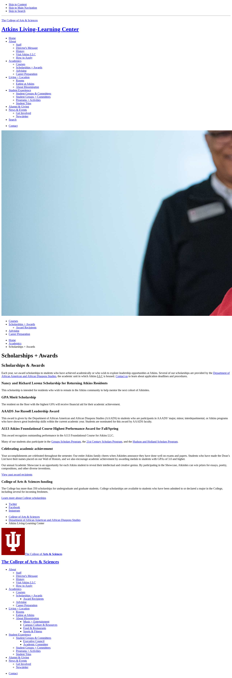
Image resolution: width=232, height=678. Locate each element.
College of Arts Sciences (24, 516)
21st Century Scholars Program (104, 441)
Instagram (14, 510)
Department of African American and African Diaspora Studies (44, 520)
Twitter (13, 504)
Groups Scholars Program (66, 441)
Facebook (14, 507)
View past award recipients (16, 474)
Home (12, 38)
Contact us (122, 376)
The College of (43, 554)
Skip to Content (18, 4)
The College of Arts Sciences (19, 20)
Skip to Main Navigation (23, 7)
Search (12, 119)
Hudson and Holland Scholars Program (155, 441)
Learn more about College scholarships (23, 497)
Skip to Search (17, 10)
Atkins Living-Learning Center (40, 29)
